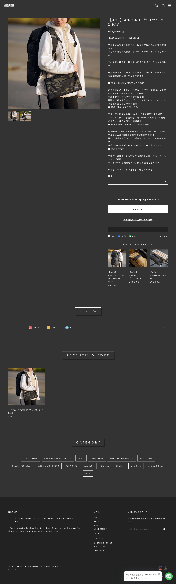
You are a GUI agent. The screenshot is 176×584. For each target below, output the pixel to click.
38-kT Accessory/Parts (122, 458)
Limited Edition (156, 466)
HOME (97, 518)
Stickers (120, 466)
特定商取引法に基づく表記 (39, 566)
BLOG (97, 525)
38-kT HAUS (97, 458)
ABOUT (97, 521)
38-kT (81, 458)
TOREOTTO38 (30, 458)
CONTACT (99, 550)
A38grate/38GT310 (48, 466)
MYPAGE (99, 538)
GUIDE (98, 533)
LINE (134, 236)
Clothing (105, 466)
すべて (17, 327)
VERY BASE (71, 466)
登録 (164, 529)
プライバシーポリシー (17, 566)
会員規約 (54, 566)
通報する (164, 236)
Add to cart (138, 209)
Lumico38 (89, 466)
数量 (110, 176)
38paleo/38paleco (22, 466)
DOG (88, 473)
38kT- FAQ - (100, 546)
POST (114, 236)
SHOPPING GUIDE (103, 543)
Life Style (136, 466)
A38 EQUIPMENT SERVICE (58, 458)
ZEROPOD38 (146, 458)
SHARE (124, 236)
